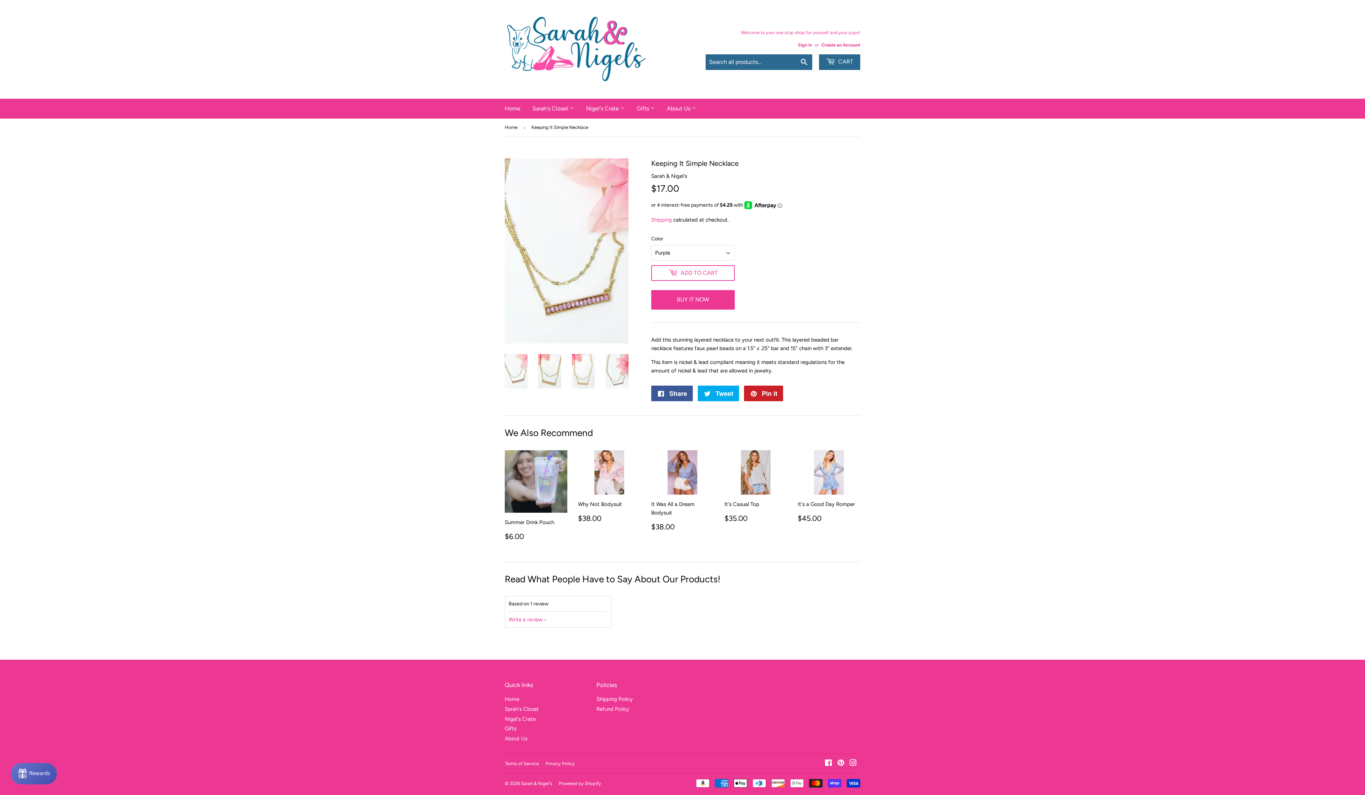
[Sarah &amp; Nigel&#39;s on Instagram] (853, 764)
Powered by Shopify (580, 783)
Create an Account (840, 45)
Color (657, 239)
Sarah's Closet (551, 108)
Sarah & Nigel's (536, 783)
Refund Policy (612, 709)
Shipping (661, 220)
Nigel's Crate (603, 108)
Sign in (805, 45)
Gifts (644, 108)
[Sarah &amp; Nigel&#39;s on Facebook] (828, 764)
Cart (845, 61)
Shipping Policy (614, 699)
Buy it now (693, 299)
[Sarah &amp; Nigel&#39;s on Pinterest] (841, 764)
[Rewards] (34, 773)
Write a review (526, 619)
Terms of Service (522, 763)
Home (512, 108)
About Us (679, 108)
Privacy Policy (560, 763)
